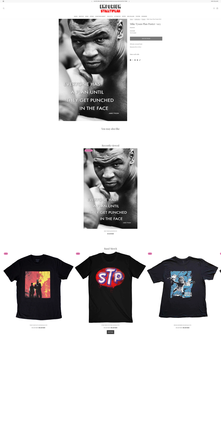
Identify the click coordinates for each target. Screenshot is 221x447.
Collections (137, 19)
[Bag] (217, 8)
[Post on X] (133, 60)
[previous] (92, 1)
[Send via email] (137, 60)
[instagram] (3, 1)
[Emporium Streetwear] (110, 8)
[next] (129, 1)
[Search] (4, 8)
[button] (140, 60)
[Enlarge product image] (93, 70)
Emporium (132, 27)
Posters (143, 19)
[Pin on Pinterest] (135, 60)
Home (131, 19)
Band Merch (110, 248)
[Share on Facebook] (130, 60)
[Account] (214, 8)
